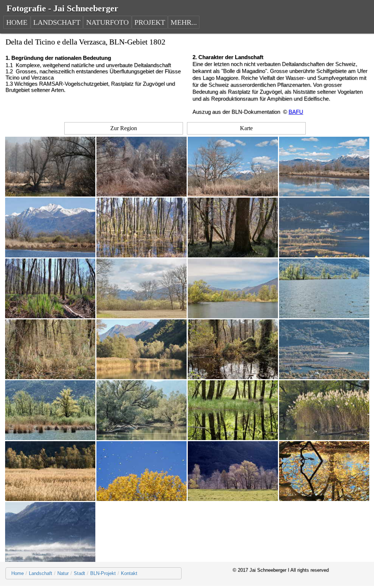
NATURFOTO (107, 22)
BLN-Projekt (103, 573)
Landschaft (40, 573)
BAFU (296, 112)
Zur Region (123, 128)
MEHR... (184, 22)
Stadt (79, 573)
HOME (16, 22)
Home (17, 573)
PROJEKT (149, 22)
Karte (246, 128)
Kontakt (129, 573)
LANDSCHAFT (56, 22)
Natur (63, 573)
